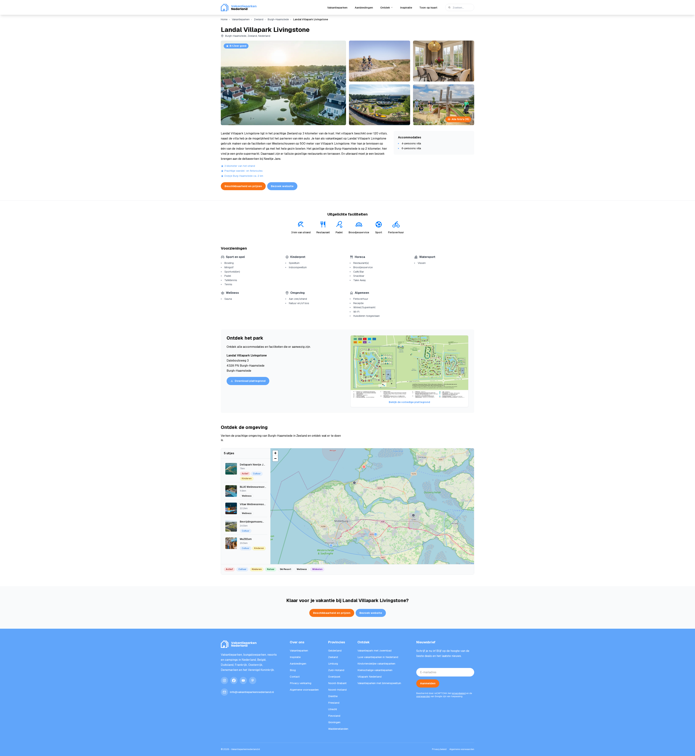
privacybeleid (459, 693)
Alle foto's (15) (460, 119)
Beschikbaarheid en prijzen (243, 186)
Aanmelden (427, 683)
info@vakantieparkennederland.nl (252, 692)
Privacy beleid (439, 749)
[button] (364, 467)
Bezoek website (282, 186)
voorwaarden (423, 696)
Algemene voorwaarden (461, 749)
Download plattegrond (250, 381)
